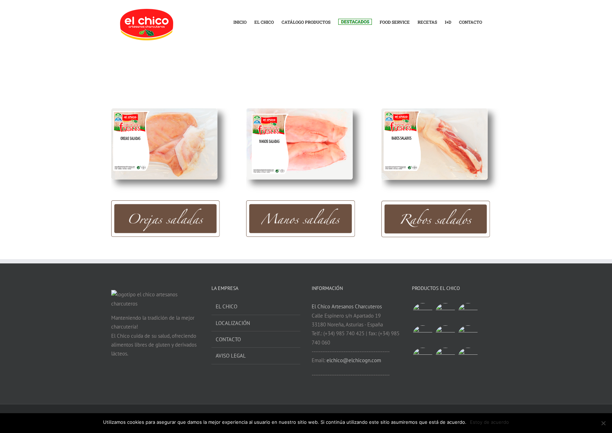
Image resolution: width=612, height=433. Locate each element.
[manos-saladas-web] (306, 111)
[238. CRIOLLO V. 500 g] (445, 313)
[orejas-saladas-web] (171, 111)
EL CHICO (226, 306)
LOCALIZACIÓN (233, 323)
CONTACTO (228, 339)
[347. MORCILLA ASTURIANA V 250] (445, 335)
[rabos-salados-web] (441, 111)
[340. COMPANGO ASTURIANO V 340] (467, 358)
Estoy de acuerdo (489, 422)
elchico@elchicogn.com (354, 360)
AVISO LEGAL (231, 355)
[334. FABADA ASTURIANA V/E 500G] (445, 358)
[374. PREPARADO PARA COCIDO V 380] (422, 358)
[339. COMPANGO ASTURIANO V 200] (467, 335)
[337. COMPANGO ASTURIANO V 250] (467, 313)
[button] (491, 18)
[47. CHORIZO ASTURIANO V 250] (422, 335)
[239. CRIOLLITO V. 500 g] (422, 313)
